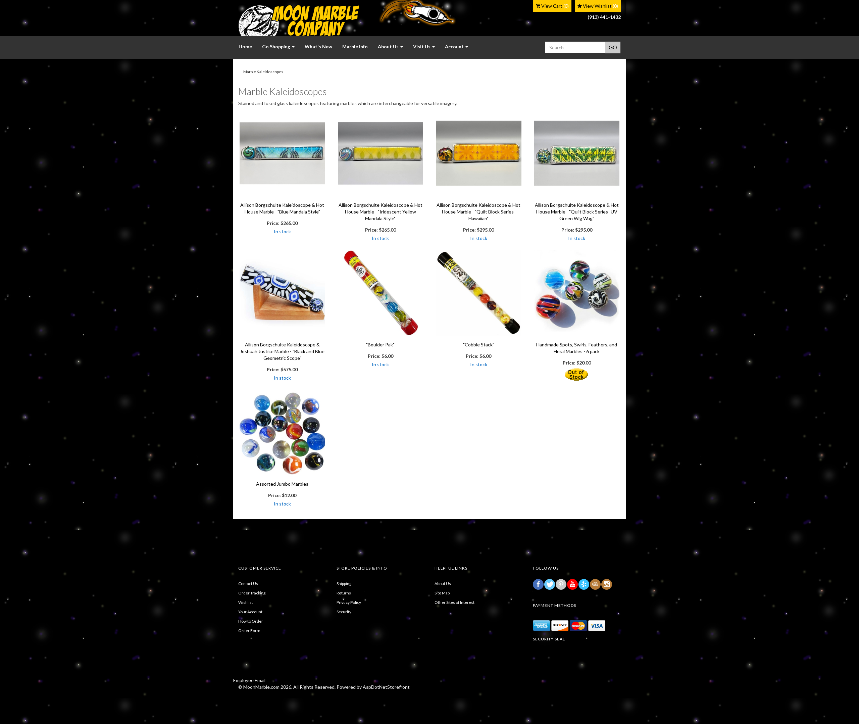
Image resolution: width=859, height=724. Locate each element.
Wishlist (245, 602)
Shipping (344, 583)
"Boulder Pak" (380, 344)
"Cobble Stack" (478, 344)
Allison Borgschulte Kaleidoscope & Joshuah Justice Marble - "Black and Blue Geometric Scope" (282, 351)
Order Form (249, 630)
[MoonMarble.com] (298, 20)
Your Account (250, 611)
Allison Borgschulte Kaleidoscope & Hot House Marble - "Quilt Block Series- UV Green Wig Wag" (577, 211)
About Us (443, 583)
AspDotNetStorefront (386, 687)
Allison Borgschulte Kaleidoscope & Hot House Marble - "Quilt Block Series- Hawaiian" (478, 211)
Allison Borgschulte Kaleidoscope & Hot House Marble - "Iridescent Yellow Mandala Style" (380, 211)
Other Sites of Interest (454, 602)
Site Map (442, 592)
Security (344, 611)
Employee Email (249, 680)
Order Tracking (251, 592)
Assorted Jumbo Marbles (282, 484)
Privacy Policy (349, 602)
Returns (344, 592)
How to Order (250, 621)
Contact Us (248, 583)
